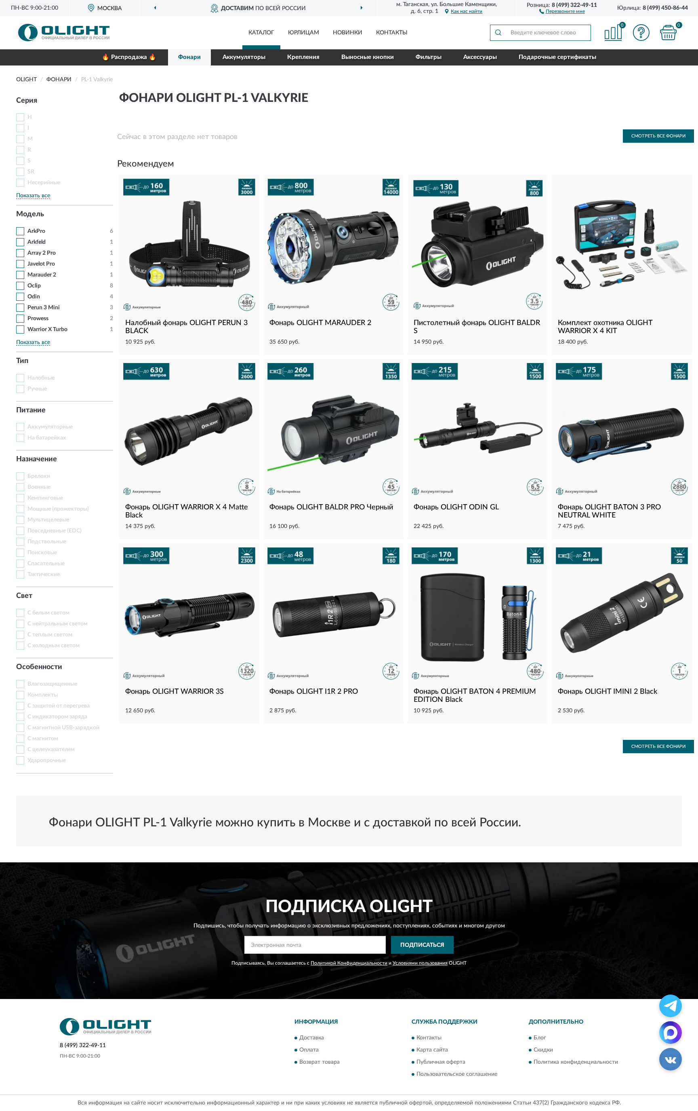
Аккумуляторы (244, 57)
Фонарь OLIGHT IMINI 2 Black (607, 691)
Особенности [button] (39, 667)
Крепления (303, 57)
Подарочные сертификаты (557, 57)
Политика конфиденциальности (576, 1062)
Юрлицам (303, 33)
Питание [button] (31, 410)
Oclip (34, 286)
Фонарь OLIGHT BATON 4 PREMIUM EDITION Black (475, 695)
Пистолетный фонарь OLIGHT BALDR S (477, 327)
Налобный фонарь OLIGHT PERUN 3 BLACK (186, 327)
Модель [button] (30, 214)
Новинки (347, 33)
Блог (540, 1038)
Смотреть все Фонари (658, 136)
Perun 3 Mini (43, 307)
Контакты (392, 33)
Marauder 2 (41, 275)
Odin (33, 297)
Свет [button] (24, 596)
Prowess (37, 318)
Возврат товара (319, 1062)
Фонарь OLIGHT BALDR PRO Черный (331, 507)
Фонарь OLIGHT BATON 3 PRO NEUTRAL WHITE (609, 511)
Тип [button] (22, 361)
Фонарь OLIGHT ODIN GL (456, 507)
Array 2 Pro (41, 253)
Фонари (189, 57)
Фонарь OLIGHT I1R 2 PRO (313, 691)
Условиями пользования (420, 963)
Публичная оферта (440, 1062)
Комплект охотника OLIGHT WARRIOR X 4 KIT (605, 327)
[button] (562, 10)
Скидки (543, 1050)
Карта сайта (432, 1050)
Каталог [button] (261, 33)
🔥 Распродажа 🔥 (129, 57)
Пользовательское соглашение (456, 1074)
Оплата (309, 1050)
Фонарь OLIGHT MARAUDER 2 (320, 323)
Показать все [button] (33, 196)
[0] (668, 32)
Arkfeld (36, 242)
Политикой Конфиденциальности (349, 963)
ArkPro (36, 231)
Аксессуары (480, 57)
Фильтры (429, 57)
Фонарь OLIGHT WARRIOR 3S (174, 691)
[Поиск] (498, 33)
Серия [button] (26, 100)
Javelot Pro (41, 264)
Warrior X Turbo (47, 329)
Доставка (311, 1038)
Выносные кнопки (367, 57)
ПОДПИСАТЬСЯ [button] (422, 945)
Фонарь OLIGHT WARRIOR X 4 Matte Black (186, 511)
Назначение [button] (36, 459)
